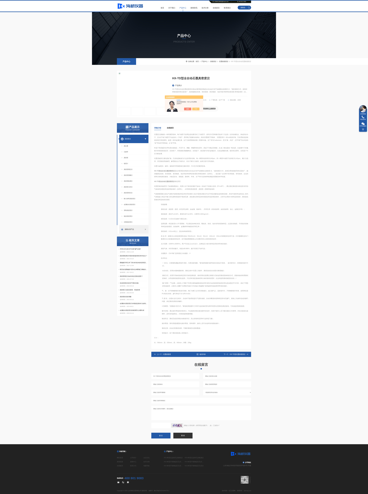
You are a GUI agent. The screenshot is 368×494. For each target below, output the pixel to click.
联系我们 (227, 8)
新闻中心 (133, 462)
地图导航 (146, 466)
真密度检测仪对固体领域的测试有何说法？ (133, 256)
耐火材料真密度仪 (129, 198)
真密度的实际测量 (125, 296)
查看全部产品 (129, 229)
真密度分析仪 (128, 187)
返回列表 (203, 354)
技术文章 (205, 8)
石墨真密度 (167, 354)
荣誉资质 (120, 462)
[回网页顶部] (363, 130)
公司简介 (133, 458)
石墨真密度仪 (223, 61)
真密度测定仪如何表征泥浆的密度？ (131, 276)
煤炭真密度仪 (128, 216)
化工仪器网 (232, 490)
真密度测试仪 (128, 193)
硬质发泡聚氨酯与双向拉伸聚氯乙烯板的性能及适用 (133, 269)
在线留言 (216, 8)
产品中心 (182, 8)
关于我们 (171, 8)
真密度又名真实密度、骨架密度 (130, 290)
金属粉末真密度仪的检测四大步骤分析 (132, 310)
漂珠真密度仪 (128, 210)
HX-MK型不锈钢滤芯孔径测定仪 (173, 462)
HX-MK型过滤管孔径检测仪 (194, 458)
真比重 (126, 146)
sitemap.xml (247, 490)
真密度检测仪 (128, 181)
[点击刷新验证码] (177, 425)
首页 (162, 8)
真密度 (126, 157)
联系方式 (133, 466)
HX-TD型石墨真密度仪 (237, 354)
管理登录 (239, 490)
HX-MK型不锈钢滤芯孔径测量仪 (194, 462)
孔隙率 (126, 152)
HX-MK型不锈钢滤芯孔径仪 (194, 466)
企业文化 (146, 458)
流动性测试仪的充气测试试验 (129, 283)
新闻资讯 (194, 8)
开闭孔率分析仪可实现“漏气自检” (130, 249)
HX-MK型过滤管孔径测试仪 (173, 458)
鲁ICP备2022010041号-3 (161, 490)
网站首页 (120, 458)
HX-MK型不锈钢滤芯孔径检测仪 (173, 466)
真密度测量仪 (128, 175)
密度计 (126, 163)
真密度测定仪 (128, 169)
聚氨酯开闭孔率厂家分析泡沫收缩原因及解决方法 (133, 262)
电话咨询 (363, 119)
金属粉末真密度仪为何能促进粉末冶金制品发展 (133, 303)
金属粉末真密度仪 (129, 204)
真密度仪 (213, 61)
